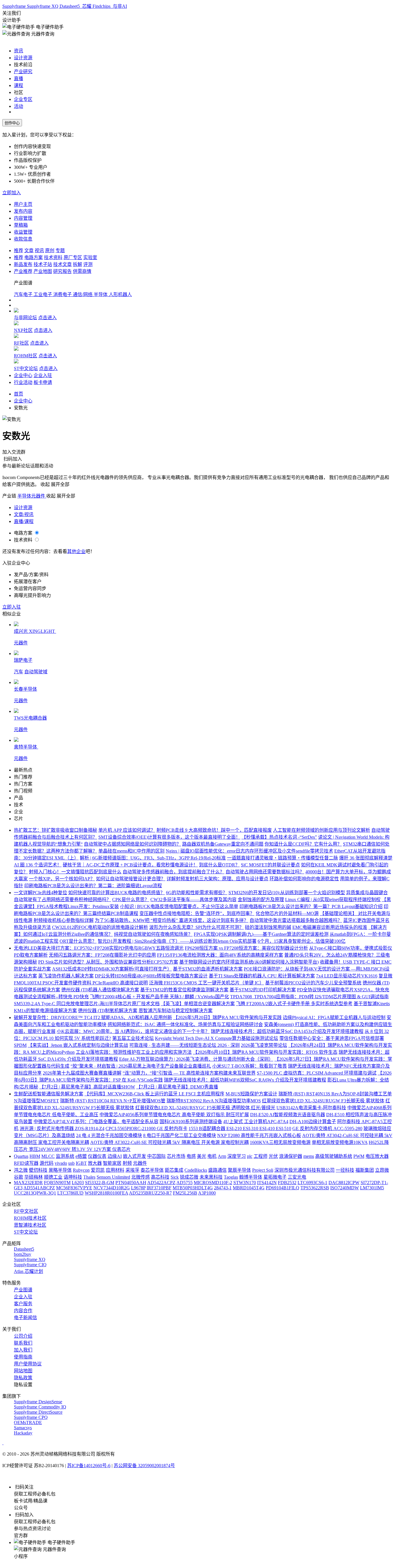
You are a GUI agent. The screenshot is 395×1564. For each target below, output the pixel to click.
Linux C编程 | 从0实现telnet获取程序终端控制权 (333, 899)
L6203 (78, 1182)
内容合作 (23, 1310)
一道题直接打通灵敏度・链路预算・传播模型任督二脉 (282, 857)
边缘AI (115, 1156)
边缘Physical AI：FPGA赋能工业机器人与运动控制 (334, 1017)
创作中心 (12, 123)
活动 (18, 106)
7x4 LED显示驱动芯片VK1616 (346, 975)
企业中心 (23, 375)
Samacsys (23, 1427)
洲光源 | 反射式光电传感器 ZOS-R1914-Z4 (62, 1128)
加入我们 (23, 1349)
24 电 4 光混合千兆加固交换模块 (109, 1135)
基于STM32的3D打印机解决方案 (263, 989)
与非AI (119, 6)
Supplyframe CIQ (30, 1264)
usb (71, 1163)
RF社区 (21, 343)
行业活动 (23, 382)
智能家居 (112, 1163)
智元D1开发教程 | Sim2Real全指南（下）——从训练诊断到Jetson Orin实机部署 (177, 941)
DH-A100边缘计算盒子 (312, 1121)
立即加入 (11, 192)
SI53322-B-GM (99, 1182)
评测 (88, 264)
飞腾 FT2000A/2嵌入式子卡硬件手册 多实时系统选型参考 (294, 1003)
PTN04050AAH (130, 1182)
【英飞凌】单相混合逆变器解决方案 (198, 1003)
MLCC (48, 1156)
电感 (191, 1156)
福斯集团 (364, 1170)
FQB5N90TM (57, 1182)
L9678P (138, 1187)
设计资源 (23, 57)
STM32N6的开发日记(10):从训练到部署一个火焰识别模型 (286, 892)
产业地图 (43, 271)
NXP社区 (23, 330)
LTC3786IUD (70, 1192)
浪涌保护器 (290, 1156)
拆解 (77, 264)
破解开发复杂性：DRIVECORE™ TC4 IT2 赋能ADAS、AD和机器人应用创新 (93, 1017)
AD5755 (184, 1182)
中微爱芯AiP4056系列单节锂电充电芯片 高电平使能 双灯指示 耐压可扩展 (174, 1114)
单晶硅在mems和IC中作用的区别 (131, 850)
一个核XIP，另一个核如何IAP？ (62, 878)
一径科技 (345, 1170)
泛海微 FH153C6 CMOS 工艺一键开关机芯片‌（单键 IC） (206, 982)
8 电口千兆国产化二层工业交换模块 (179, 1135)
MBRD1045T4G (249, 1187)
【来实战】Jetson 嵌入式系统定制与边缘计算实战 (78, 1045)
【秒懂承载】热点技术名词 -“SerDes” (279, 837)
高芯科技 (160, 1177)
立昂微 (382, 1170)
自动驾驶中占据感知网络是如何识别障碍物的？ (132, 844)
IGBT (81, 1163)
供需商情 (82, 271)
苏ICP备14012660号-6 (88, 1465)
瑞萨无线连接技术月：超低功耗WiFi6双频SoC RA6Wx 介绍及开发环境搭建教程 (245, 1079)
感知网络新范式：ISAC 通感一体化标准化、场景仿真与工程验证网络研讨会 (185, 1024)
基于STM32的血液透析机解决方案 (208, 968)
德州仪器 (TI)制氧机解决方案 (107, 1010)
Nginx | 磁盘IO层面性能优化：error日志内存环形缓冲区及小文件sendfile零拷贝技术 (249, 850)
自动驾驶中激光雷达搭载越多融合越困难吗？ (296, 920)
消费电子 (63, 294)
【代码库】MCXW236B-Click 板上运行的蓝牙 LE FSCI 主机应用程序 (154, 1093)
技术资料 (53, 257)
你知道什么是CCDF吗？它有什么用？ (303, 844)
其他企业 (76, 551)
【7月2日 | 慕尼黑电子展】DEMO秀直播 (177, 1086)
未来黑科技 (211, 1177)
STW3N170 (244, 1182)
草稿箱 (21, 225)
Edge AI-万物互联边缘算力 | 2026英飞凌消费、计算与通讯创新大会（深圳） (196, 1059)
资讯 (18, 50)
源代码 (46, 1163)
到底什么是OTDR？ (219, 864)
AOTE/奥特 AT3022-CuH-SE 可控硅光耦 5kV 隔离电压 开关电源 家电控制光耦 (169, 1142)
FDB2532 (287, 1182)
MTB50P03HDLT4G (193, 1187)
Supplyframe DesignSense (38, 1401)
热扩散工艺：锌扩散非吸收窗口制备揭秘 (55, 830)
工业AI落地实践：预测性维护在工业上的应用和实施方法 (134, 1052)
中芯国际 (156, 1156)
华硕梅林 (33, 1177)
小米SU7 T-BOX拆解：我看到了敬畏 (249, 1066)
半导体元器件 (31, 495)
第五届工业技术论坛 (133, 1038)
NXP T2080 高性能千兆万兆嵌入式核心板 (259, 1135)
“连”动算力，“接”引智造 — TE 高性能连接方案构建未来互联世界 (189, 1073)
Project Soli (262, 1170)
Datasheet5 (70, 6)
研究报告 (62, 271)
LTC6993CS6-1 (312, 1182)
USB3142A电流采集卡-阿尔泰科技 (311, 1107)
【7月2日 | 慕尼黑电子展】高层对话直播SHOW (87, 1086)
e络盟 (81, 1156)
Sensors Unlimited (113, 1177)
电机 (212, 1156)
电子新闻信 (25, 1317)
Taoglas (231, 1177)
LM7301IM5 (372, 1187)
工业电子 (43, 294)
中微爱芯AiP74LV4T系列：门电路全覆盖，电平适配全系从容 (96, 1121)
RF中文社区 (26, 1211)
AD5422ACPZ (161, 1182)
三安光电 (297, 1177)
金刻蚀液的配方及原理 (261, 899)
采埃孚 (132, 1170)
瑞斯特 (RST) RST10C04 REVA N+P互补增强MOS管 (112, 1100)
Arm (222, 1156)
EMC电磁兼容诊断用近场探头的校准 (329, 927)
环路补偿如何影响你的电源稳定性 (304, 878)
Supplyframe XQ (43, 6)
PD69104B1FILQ (282, 1187)
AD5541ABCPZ (39, 1187)
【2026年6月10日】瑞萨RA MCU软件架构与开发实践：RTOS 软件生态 (265, 1052)
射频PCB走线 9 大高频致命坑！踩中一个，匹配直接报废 (214, 830)
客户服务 (23, 1303)
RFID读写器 (26, 1163)
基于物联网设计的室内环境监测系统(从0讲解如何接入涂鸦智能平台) (249, 962)
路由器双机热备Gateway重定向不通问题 (222, 844)
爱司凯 (98, 1170)
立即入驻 (11, 606)
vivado (61, 1163)
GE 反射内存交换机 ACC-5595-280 (327, 1128)
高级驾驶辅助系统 (333, 1156)
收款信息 (23, 238)
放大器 (95, 1163)
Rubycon (81, 1170)
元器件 (21, 642)
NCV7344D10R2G (111, 1187)
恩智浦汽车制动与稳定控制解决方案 (176, 1010)
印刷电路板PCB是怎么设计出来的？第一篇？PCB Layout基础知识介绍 (311, 906)
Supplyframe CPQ (31, 1417)
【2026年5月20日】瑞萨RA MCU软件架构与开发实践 (227, 1017)
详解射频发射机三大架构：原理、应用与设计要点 (217, 878)
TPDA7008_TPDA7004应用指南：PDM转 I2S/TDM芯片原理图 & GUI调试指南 (309, 996)
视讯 (39, 250)
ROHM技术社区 (30, 1218)
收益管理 (23, 232)
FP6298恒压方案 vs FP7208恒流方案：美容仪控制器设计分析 (246, 948)
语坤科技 (73, 1177)
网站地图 (23, 1370)
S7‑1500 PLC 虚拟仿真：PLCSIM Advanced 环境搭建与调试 (316, 1073)
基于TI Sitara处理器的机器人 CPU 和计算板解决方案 (262, 975)
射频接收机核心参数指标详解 (64, 920)
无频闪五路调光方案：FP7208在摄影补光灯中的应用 (102, 955)
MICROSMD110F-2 (213, 1182)
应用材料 (115, 1170)
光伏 (273, 1156)
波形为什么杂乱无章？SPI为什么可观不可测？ (196, 927)
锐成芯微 (189, 1177)
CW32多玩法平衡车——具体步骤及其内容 (193, 899)
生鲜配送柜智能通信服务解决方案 (48, 1093)
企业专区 (23, 99)
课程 (18, 85)
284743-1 (223, 1187)
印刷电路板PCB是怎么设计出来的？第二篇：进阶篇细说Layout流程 (93, 885)
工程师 (260, 1156)
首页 (18, 393)
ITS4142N (267, 1182)
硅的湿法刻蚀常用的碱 (268, 927)
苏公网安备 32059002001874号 (144, 1465)
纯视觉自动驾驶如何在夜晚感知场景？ (153, 934)
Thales (89, 1177)
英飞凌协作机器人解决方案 (66, 975)
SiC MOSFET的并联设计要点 (270, 864)
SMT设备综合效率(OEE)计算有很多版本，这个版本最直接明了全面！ (169, 837)
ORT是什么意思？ (78, 941)
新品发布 (23, 264)
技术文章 (62, 264)
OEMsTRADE (28, 1422)
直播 (18, 78)
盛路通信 (217, 1170)
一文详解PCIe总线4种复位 (40, 892)
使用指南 (23, 1356)
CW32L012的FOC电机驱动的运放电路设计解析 (100, 927)
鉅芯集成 (174, 1170)
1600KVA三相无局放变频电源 (280, 1142)
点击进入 (47, 317)
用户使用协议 (28, 1363)
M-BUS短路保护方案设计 (251, 1093)
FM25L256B (185, 1192)
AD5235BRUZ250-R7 (150, 1192)
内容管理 (23, 218)
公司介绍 (23, 1336)
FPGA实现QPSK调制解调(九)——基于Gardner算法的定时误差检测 (261, 934)
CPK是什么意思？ (130, 899)
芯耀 (87, 6)
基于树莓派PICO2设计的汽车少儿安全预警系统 (313, 982)
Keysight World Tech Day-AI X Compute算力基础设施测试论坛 (216, 1038)
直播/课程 (24, 521)
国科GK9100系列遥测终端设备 (191, 1121)
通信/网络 (83, 294)
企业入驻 (43, 375)
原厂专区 (73, 257)
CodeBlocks (195, 1170)
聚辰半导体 (239, 1170)
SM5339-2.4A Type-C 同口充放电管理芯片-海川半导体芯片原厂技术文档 (87, 1003)
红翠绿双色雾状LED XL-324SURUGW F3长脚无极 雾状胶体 (323, 1100)
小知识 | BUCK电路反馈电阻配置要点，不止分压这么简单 (179, 906)
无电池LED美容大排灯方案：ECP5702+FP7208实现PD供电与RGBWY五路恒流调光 (99, 948)
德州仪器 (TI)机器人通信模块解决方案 (100, 989)
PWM (358, 1156)
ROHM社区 (25, 355)
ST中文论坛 (26, 368)
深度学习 (236, 1156)
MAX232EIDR (28, 1182)
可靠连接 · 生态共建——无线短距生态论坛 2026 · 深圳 (184, 1045)
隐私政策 (23, 1377)
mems (308, 1156)
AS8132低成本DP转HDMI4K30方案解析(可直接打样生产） (112, 968)
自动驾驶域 (35, 671)
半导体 (101, 294)
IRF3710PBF (159, 1187)
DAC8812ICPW (343, 1182)
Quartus (21, 1156)
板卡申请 (43, 382)
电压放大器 (377, 1156)
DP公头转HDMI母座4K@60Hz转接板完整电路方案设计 (151, 975)
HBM (34, 1156)
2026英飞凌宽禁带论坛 (264, 1045)
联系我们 (23, 1343)
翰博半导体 (250, 1177)
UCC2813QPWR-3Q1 (35, 1192)
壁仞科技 (38, 1170)
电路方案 (33, 257)
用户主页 (23, 204)
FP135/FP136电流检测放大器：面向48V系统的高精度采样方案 (220, 955)
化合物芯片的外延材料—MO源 (287, 913)
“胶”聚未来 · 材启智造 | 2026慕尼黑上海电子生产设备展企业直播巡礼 (141, 1066)
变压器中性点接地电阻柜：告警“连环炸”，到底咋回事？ (196, 913)
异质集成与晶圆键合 (367, 892)
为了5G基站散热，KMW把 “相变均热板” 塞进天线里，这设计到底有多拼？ (171, 920)
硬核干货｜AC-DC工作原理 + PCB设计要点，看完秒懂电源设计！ (130, 864)
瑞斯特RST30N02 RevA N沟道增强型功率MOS (214, 1100)
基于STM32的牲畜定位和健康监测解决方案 (184, 989)
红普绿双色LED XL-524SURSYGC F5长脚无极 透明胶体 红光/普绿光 (205, 1107)
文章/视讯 (24, 514)
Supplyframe (14, 6)
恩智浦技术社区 (30, 1225)
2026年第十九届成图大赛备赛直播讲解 (82, 1073)
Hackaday (23, 1432)
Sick (175, 1177)
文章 (29, 250)
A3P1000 (207, 1192)
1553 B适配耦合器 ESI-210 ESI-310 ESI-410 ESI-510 (240, 1128)
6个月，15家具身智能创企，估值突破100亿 (302, 941)
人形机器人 (120, 294)
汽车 (18, 671)
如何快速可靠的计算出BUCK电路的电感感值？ (116, 892)
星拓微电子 (275, 1177)
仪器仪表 (97, 1156)
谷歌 (18, 1177)
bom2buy (22, 1254)
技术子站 (43, 264)
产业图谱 (23, 1289)
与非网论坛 (25, 317)
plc (249, 1156)
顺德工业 (53, 1177)
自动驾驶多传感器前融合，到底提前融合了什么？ (173, 871)
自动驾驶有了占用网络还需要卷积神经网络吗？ (62, 899)
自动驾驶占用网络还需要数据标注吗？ (265, 871)
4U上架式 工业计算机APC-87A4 (255, 1121)
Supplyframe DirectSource (38, 1412)
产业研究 (23, 71)
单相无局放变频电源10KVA (340, 1142)
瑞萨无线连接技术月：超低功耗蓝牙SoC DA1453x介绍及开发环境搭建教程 (287, 1031)
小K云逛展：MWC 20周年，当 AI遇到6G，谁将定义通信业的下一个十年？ (133, 1031)
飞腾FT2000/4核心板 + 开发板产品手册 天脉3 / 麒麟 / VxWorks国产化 (159, 996)
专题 (60, 250)
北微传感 (140, 1177)
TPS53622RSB (314, 1187)
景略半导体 (60, 1170)
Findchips (102, 6)
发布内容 (23, 211)
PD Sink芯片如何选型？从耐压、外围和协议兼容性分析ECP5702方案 (108, 962)
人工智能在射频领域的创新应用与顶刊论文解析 (321, 830)
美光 (201, 1156)
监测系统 (65, 1156)
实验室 (90, 257)
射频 (127, 1163)
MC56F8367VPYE (74, 1187)
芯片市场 (176, 1156)
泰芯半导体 (152, 1170)
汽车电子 (24, 294)
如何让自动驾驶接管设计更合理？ (130, 878)
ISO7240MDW (344, 1187)
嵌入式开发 (134, 1156)
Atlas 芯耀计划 (28, 1271)
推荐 (18, 250)
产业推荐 (23, 271)
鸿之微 (21, 1170)
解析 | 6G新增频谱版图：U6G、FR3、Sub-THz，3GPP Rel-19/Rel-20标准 (153, 857)
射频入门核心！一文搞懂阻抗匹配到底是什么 (75, 871)
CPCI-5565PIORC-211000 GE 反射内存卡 (146, 1128)
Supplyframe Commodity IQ (40, 1406)
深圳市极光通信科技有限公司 (304, 1170)
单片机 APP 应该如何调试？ (126, 830)
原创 (49, 250)
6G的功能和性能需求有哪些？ (196, 892)
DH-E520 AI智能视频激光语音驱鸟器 (287, 1114)
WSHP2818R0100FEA (106, 1192)
